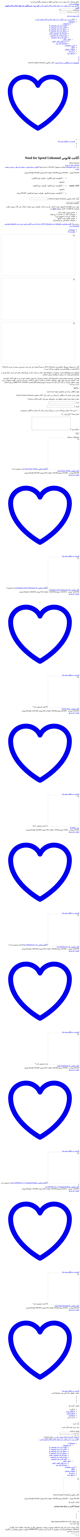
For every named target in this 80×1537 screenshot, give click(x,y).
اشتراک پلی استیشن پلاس (58, 33)
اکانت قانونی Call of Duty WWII (68, 471)
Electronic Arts (71, 167)
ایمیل (76, 406)
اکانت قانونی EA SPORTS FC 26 (68, 947)
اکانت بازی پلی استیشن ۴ (58, 27)
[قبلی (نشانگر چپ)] (78, 1535)
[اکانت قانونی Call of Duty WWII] (51, 469)
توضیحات (72, 230)
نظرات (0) (71, 232)
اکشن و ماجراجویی (61, 63)
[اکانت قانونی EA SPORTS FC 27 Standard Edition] (45, 1183)
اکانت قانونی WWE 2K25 (70, 709)
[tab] (38, 230)
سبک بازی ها (72, 63)
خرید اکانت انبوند (29, 224)
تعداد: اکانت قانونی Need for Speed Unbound (64, 199)
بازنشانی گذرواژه (73, 1437)
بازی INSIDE (74, 828)
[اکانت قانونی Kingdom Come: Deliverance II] (47, 588)
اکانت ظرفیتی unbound (63, 224)
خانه (77, 63)
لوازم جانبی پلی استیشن (58, 35)
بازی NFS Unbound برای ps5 (45, 224)
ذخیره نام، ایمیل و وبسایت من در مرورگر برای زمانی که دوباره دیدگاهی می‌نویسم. (48, 410)
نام (77, 402)
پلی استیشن (67, 23)
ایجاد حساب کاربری (60, 1437)
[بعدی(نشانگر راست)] (76, 1535)
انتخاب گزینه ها (74, 475)
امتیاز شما (75, 414)
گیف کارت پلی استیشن (59, 37)
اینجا (54, 209)
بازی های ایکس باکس (59, 41)
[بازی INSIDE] (63, 826)
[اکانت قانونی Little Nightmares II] (63, 1064)
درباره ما (72, 51)
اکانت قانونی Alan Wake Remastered (67, 1306)
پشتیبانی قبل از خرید (72, 165)
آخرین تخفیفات (70, 45)
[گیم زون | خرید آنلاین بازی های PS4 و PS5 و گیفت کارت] (55, 19)
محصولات (71, 21)
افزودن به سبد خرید (72, 203)
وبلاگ (73, 47)
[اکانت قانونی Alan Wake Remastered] (63, 1304)
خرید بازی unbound (16, 224)
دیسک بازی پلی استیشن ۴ (58, 31)
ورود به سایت (48, 1437)
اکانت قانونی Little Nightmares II (68, 1066)
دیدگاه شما (75, 429)
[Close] (78, 1422)
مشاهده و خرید (74, 4)
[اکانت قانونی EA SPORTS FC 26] (51, 945)
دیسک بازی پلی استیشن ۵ (58, 29)
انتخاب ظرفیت (74, 185)
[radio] (40, 180)
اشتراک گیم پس (61, 43)
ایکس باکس (67, 39)
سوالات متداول (70, 49)
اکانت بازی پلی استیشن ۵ (58, 25)
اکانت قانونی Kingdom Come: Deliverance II (64, 590)
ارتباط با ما (71, 53)
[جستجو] (78, 14)
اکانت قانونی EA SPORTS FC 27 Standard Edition (62, 1187)
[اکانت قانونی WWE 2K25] (63, 707)
